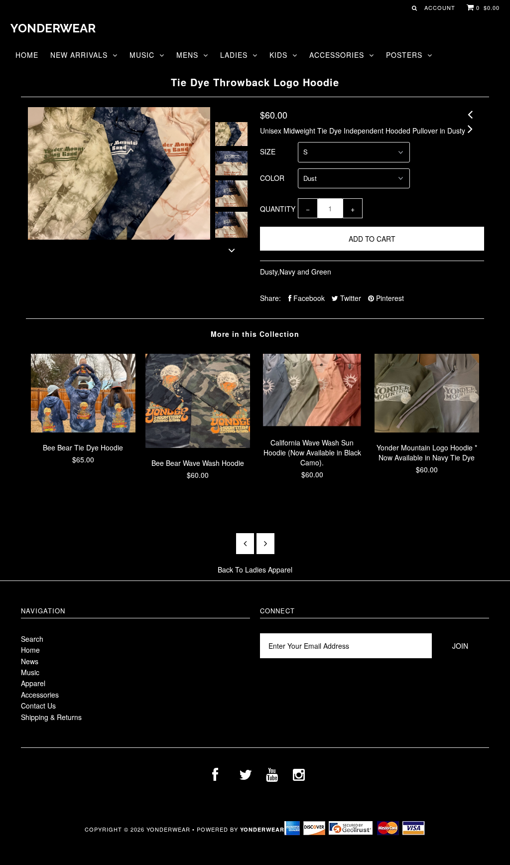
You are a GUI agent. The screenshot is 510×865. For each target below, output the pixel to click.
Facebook (308, 298)
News (29, 661)
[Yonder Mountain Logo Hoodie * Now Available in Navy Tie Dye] (427, 429)
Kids (278, 55)
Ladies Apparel (268, 570)
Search (32, 639)
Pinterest (389, 298)
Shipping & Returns (51, 717)
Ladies (234, 55)
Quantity (277, 209)
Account (439, 7)
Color (272, 178)
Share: (270, 298)
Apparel (33, 683)
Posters (404, 55)
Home (26, 55)
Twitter (349, 298)
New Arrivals (79, 55)
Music (141, 55)
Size (267, 151)
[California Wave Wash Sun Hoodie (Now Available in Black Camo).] (312, 424)
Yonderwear (53, 28)
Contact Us (38, 706)
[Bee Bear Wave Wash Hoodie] (197, 445)
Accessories (336, 55)
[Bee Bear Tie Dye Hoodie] (83, 429)
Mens (187, 55)
